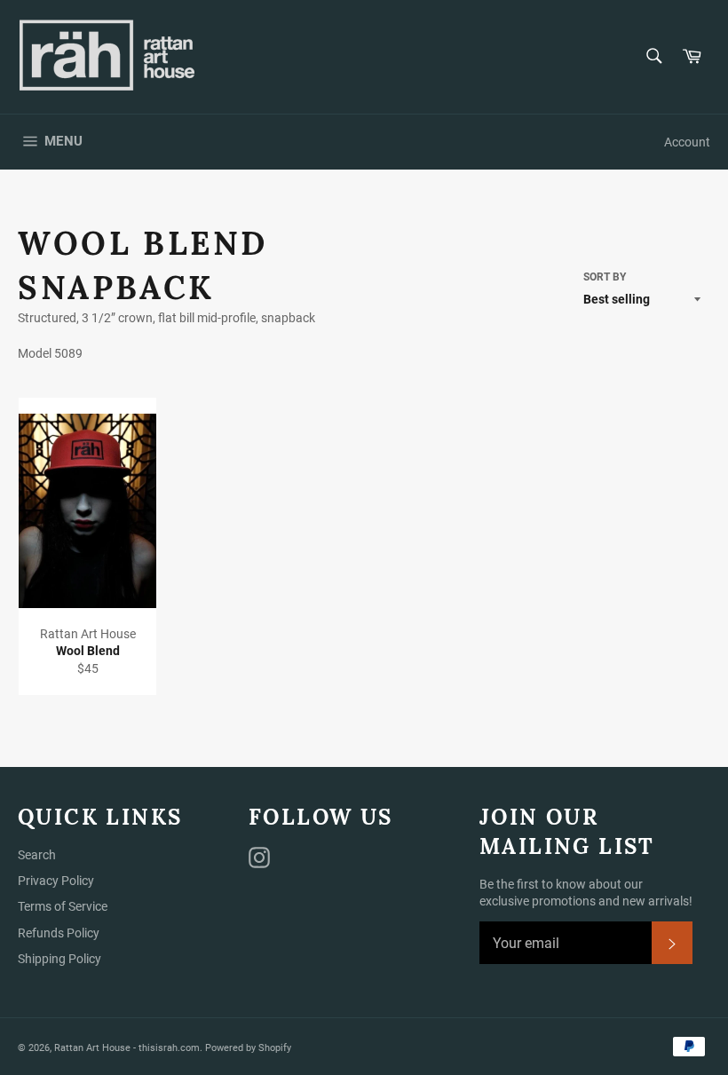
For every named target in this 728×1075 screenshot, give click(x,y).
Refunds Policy (58, 933)
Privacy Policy (56, 880)
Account (687, 142)
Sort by (604, 277)
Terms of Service (62, 906)
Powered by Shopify (248, 1048)
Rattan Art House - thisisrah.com (127, 1048)
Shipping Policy (59, 959)
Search (37, 855)
